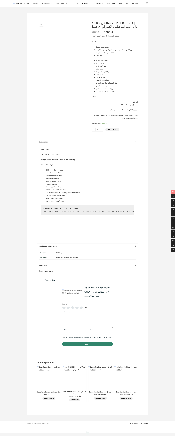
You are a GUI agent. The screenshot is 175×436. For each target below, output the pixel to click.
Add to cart (112, 130)
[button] (70, 3)
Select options (49, 398)
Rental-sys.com (143, 423)
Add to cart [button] (74, 400)
